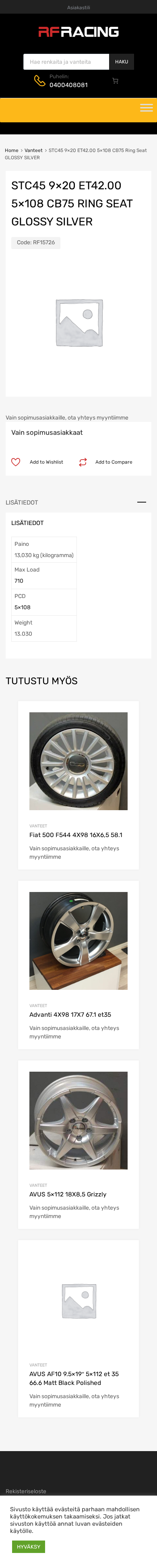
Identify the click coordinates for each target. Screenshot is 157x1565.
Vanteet (34, 150)
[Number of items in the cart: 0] (115, 81)
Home (12, 150)
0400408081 (68, 85)
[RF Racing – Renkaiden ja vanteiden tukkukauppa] (78, 36)
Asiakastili (78, 7)
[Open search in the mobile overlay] (78, 62)
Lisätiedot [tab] (22, 502)
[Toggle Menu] (146, 110)
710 (18, 581)
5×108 (22, 607)
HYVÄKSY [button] (28, 1547)
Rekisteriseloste (26, 1491)
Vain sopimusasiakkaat (47, 432)
